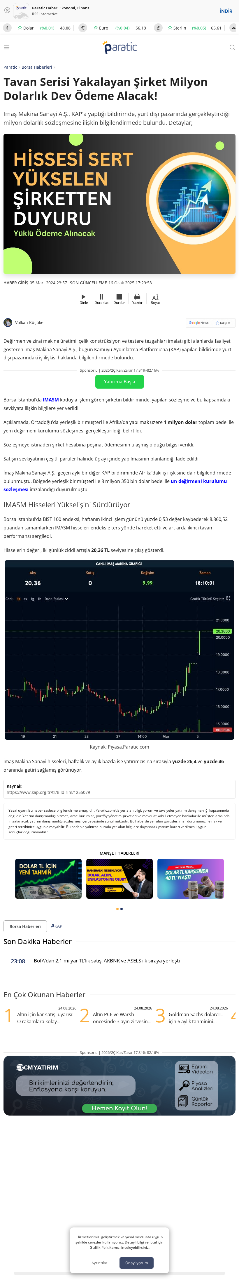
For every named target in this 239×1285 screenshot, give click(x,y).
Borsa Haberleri (37, 67)
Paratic (10, 67)
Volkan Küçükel (30, 322)
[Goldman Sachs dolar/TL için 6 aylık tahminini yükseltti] (48, 879)
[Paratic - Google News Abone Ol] (211, 324)
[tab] (117, 909)
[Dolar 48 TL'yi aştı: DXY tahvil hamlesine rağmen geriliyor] (190, 879)
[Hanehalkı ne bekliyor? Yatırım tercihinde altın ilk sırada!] (119, 879)
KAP (56, 926)
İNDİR (226, 11)
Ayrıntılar (99, 1262)
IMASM (51, 399)
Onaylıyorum (136, 1262)
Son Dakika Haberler (37, 941)
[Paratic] (119, 48)
